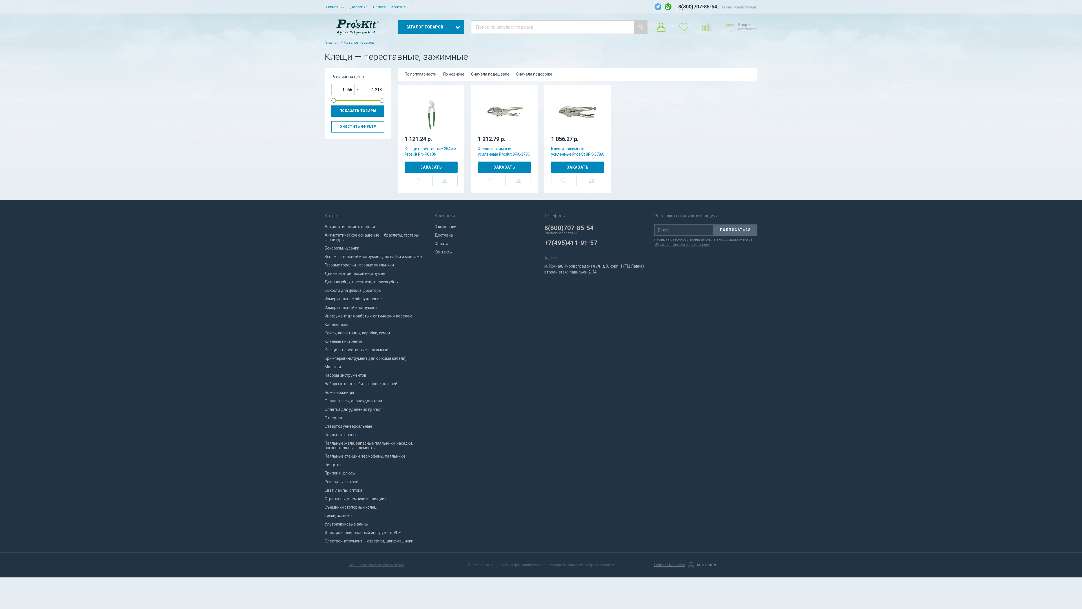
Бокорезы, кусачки (342, 248)
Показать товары (358, 111)
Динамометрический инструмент (356, 273)
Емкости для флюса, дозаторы (353, 290)
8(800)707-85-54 (697, 7)
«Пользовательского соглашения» (682, 245)
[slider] (333, 100)
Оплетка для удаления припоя (353, 409)
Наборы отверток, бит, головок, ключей (361, 383)
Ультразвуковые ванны (347, 524)
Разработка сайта (669, 565)
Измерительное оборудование (353, 299)
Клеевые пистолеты (343, 341)
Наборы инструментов (345, 375)
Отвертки (333, 418)
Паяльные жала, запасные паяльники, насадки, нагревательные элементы (369, 445)
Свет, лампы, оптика (343, 490)
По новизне (453, 74)
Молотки (333, 367)
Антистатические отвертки (350, 226)
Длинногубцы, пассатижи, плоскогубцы (361, 282)
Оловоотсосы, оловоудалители (353, 401)
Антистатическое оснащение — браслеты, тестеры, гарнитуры (372, 237)
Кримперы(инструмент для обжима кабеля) (366, 358)
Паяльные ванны (340, 435)
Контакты (400, 7)
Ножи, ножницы (339, 392)
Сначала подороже (534, 74)
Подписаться (735, 230)
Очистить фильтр (358, 127)
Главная (331, 43)
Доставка (358, 7)
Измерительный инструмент (351, 307)
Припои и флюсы (340, 473)
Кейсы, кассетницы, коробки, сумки (357, 333)
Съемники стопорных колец (351, 507)
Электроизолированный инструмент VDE (363, 532)
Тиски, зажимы (338, 515)
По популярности (420, 74)
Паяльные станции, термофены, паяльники (365, 456)
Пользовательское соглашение (376, 565)
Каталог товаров (359, 43)
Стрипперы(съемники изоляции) (355, 499)
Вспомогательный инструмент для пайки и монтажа (373, 256)
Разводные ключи (341, 482)
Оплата (379, 7)
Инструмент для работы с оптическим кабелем (368, 316)
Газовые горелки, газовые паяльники (359, 265)
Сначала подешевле (490, 74)
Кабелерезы (336, 324)
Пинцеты (333, 464)
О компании (335, 7)
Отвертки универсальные (348, 426)
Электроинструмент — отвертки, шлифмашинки (369, 541)
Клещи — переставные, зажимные (356, 350)
